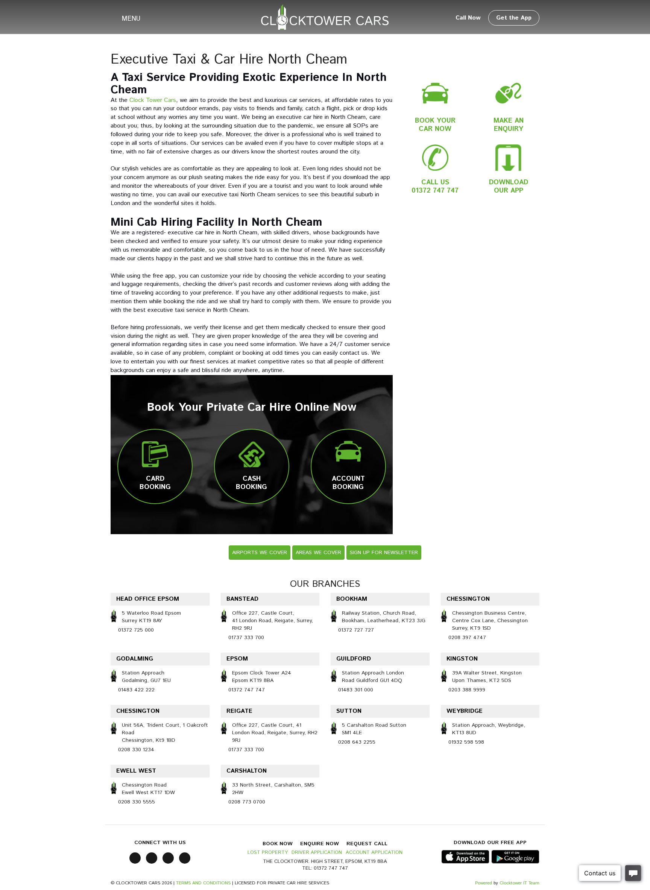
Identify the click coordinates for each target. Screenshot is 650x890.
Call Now (468, 18)
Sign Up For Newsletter (384, 552)
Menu (131, 19)
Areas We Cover (318, 552)
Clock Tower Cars (152, 100)
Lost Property (268, 852)
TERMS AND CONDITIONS (203, 883)
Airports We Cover (259, 552)
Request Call (366, 843)
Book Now (278, 843)
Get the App (514, 18)
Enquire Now (319, 843)
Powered (483, 883)
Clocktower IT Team (519, 883)
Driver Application (317, 852)
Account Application (374, 852)
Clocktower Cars (325, 17)
